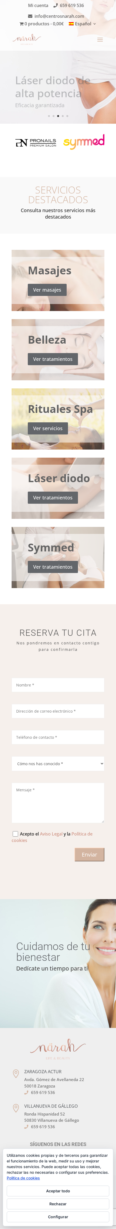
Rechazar (58, 1204)
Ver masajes (47, 289)
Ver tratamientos (53, 359)
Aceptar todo (58, 1191)
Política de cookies (23, 1178)
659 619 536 (72, 5)
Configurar (58, 1216)
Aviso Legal (51, 834)
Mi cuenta (38, 5)
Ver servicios (48, 428)
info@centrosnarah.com (59, 16)
